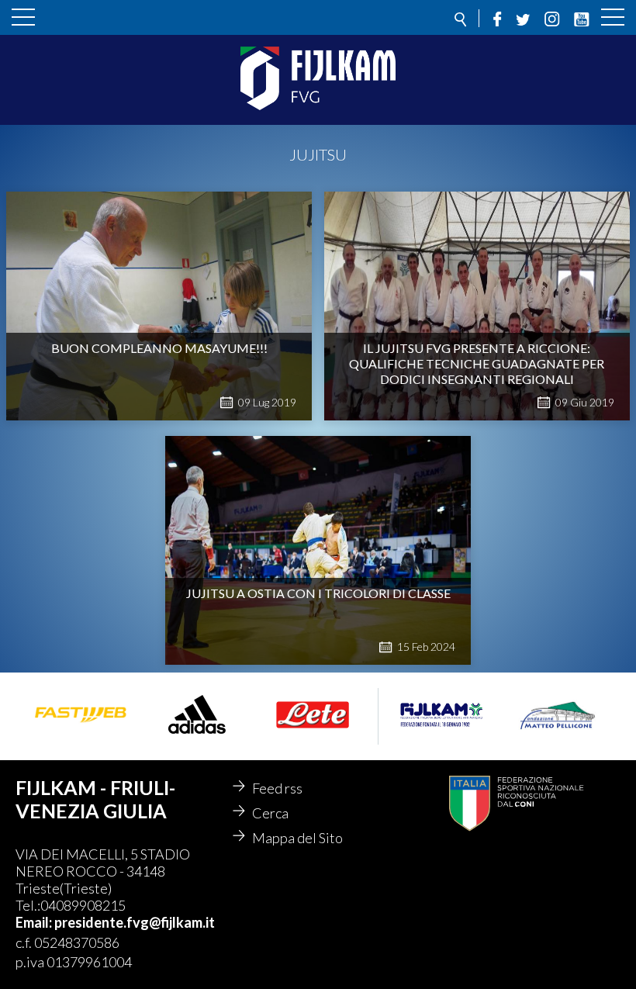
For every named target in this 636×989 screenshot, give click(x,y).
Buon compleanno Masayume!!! (159, 348)
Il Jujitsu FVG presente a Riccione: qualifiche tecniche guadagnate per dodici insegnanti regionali (476, 363)
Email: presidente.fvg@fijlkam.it (115, 922)
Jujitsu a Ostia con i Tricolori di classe (318, 593)
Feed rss (277, 788)
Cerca (270, 812)
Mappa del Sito (297, 837)
